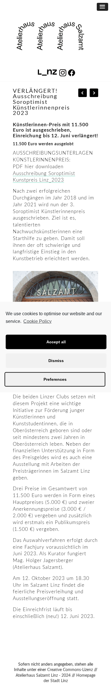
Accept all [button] (56, 342)
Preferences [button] (55, 379)
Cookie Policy (37, 321)
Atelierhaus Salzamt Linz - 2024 (43, 676)
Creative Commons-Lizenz (70, 670)
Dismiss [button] (56, 360)
